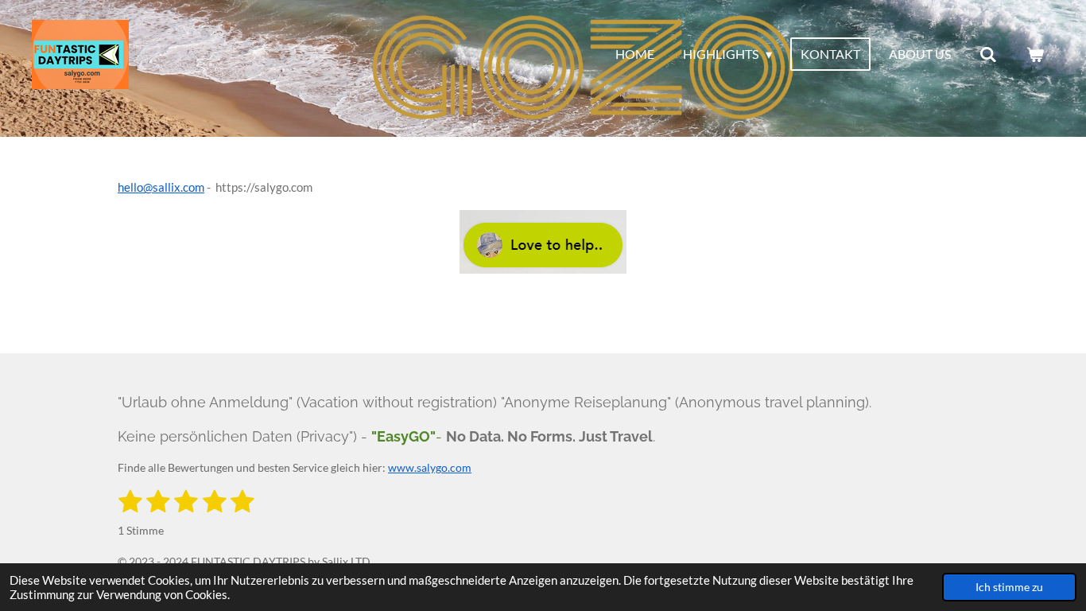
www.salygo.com (429, 467)
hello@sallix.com (161, 187)
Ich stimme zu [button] (1009, 587)
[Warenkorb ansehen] (1035, 54)
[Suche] (988, 54)
